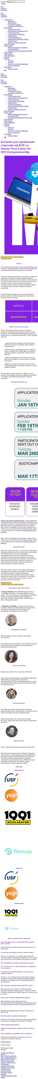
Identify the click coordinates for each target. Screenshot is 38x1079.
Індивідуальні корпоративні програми (20, 51)
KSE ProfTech (8, 52)
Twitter (15, 1076)
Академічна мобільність (15, 26)
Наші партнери (13, 69)
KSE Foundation (9, 44)
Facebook (3, 1072)
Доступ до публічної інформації (18, 64)
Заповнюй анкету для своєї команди (12, 257)
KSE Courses (8, 54)
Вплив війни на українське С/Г (18, 31)
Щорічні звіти (12, 36)
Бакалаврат (11, 21)
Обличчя (11, 60)
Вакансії (10, 62)
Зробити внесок (6, 1042)
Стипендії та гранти (14, 24)
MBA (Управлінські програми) (17, 47)
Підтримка (7, 67)
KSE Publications (9, 56)
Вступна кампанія (13, 65)
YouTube (9, 1072)
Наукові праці (12, 41)
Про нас (7, 59)
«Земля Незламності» (14, 37)
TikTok (3, 1077)
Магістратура (12, 23)
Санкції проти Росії (14, 29)
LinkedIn (3, 1074)
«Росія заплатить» (13, 33)
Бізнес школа (8, 46)
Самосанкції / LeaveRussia (16, 34)
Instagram (10, 1076)
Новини (7, 57)
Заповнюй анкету (6, 258)
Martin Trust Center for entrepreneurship (12, 520)
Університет (8, 19)
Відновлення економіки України (18, 39)
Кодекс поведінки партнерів (17, 42)
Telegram (3, 1076)
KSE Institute (8, 28)
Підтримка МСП (13, 49)
